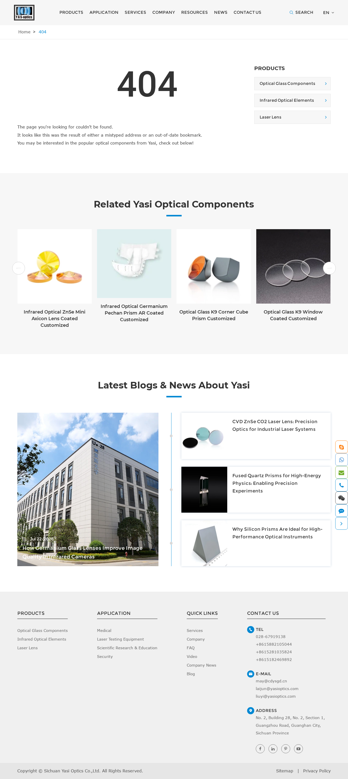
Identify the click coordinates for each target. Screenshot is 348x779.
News (220, 12)
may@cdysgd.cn (271, 681)
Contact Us (247, 12)
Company (163, 12)
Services (135, 12)
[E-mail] (341, 472)
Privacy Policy (317, 771)
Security (105, 656)
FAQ (191, 647)
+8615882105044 (274, 644)
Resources (194, 12)
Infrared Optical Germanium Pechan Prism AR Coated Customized (134, 313)
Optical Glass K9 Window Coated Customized (293, 315)
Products (71, 12)
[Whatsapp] (341, 459)
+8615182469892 (274, 659)
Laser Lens (270, 117)
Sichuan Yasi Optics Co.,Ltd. (72, 771)
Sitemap (284, 771)
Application (103, 12)
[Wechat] (341, 498)
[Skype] (341, 447)
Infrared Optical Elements (287, 100)
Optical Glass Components (287, 83)
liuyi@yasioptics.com (276, 696)
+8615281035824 (274, 652)
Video (192, 656)
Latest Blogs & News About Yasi (174, 385)
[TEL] (341, 485)
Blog (191, 673)
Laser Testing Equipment (120, 639)
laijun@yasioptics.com (277, 688)
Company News (201, 665)
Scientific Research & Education (127, 647)
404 (42, 32)
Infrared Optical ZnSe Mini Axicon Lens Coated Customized (54, 318)
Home (24, 32)
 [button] (18, 268)
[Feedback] (341, 510)
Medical (104, 630)
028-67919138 (271, 636)
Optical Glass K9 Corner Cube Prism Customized (213, 315)
